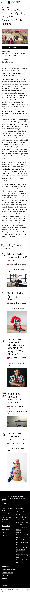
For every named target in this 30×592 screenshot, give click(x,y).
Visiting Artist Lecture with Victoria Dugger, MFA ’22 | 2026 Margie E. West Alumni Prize (16, 347)
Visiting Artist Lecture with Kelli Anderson (17, 257)
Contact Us (5, 532)
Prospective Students (9, 570)
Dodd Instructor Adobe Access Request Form (21, 549)
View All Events (5, 249)
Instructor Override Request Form (22, 535)
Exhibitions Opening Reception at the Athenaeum (16, 398)
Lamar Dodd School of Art (17, 308)
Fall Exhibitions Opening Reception (16, 296)
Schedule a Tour (7, 529)
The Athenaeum (7, 62)
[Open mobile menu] (28, 2)
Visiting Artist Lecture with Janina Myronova (16, 436)
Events (7, 7)
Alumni (4, 578)
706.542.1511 (6, 526)
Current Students (7, 572)
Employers (5, 581)
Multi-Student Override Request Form (22, 542)
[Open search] (2, 2)
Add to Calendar (14, 47)
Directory (5, 535)
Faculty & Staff (6, 575)
